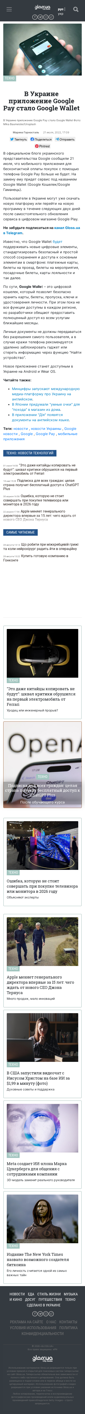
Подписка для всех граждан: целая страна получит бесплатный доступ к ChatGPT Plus (41, 485)
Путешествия (50, 1299)
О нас (51, 1322)
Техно (10, 78)
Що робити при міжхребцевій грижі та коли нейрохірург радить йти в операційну (40, 546)
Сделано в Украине (43, 1305)
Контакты (68, 1322)
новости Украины (46, 428)
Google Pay (45, 434)
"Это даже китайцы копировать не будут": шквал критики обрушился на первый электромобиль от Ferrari (40, 469)
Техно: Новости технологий (29, 453)
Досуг (30, 1299)
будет (58, 241)
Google (27, 434)
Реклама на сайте (26, 1322)
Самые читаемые (20, 532)
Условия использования (33, 1327)
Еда (31, 1294)
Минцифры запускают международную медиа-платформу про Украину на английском (46, 394)
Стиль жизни (49, 1294)
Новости (17, 1294)
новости (21, 428)
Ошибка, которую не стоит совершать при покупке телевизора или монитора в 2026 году (35, 500)
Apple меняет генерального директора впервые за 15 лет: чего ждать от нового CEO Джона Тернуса (39, 515)
